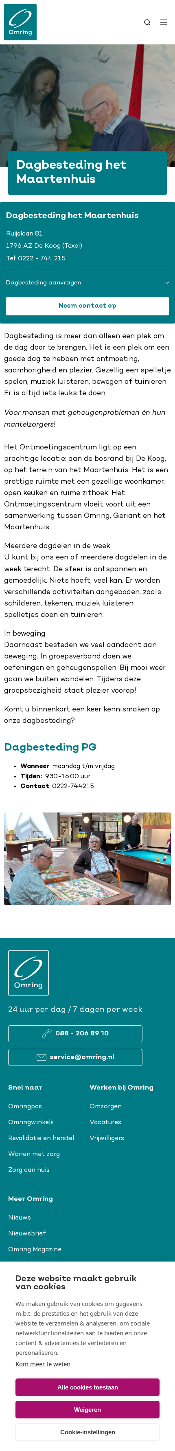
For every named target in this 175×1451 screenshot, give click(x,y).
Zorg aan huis (29, 1170)
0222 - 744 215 (42, 258)
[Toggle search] (147, 22)
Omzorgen (106, 1106)
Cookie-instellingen (87, 1432)
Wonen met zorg (34, 1154)
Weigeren (87, 1409)
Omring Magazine (34, 1249)
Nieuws (19, 1218)
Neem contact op (87, 306)
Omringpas (25, 1106)
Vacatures (105, 1122)
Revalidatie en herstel (41, 1138)
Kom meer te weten (42, 1364)
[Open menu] (163, 22)
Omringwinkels (31, 1122)
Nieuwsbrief (27, 1234)
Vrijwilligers (107, 1138)
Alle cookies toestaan (87, 1387)
